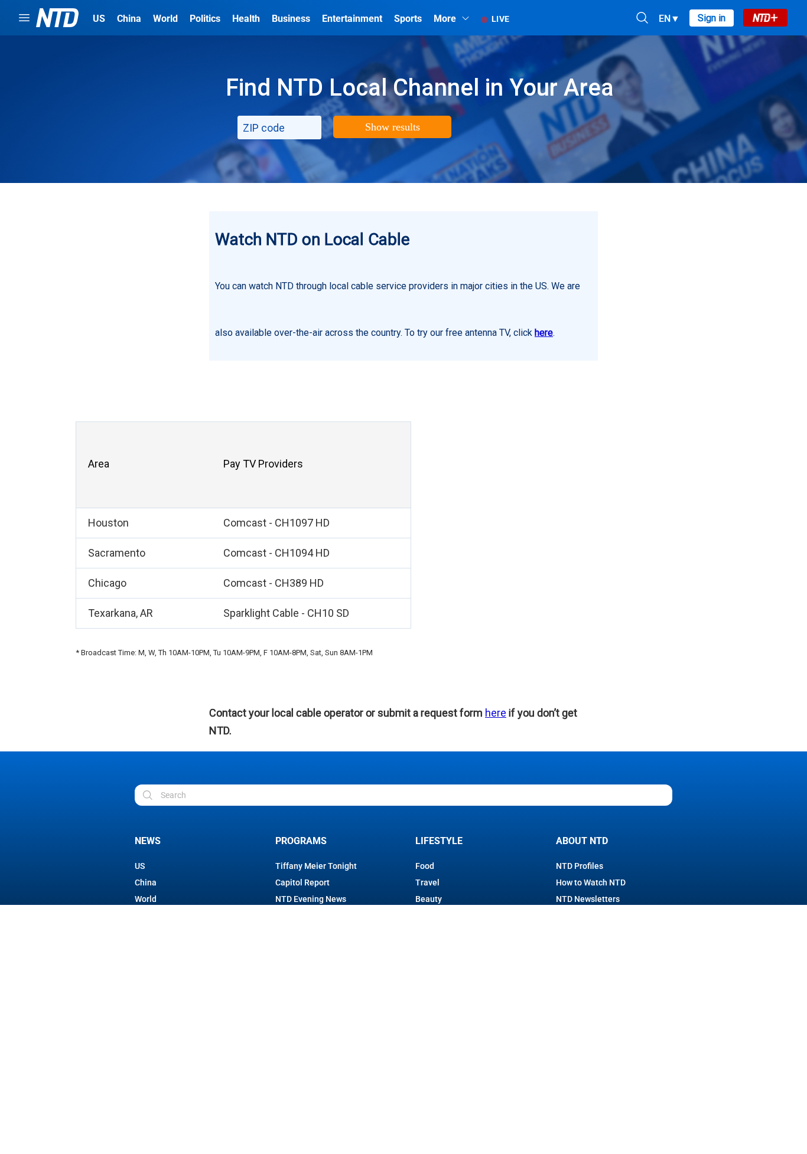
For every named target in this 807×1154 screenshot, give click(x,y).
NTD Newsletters (588, 899)
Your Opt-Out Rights (403, 1143)
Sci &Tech (153, 965)
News (148, 840)
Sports (147, 998)
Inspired (430, 948)
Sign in (711, 18)
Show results (392, 127)
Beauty (428, 899)
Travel (427, 882)
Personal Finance (448, 932)
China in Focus (302, 915)
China (146, 882)
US (140, 866)
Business (152, 915)
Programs (301, 840)
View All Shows (303, 1014)
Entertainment (162, 981)
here (544, 332)
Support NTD (580, 915)
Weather (151, 932)
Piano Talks (297, 981)
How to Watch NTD (591, 882)
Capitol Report (302, 882)
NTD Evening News (310, 899)
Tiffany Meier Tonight (316, 866)
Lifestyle (439, 840)
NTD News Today (307, 948)
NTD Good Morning (311, 932)
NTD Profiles (579, 866)
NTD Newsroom (304, 965)
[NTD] (155, 1063)
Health (147, 948)
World (146, 899)
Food (424, 866)
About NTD (582, 840)
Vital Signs (295, 998)
